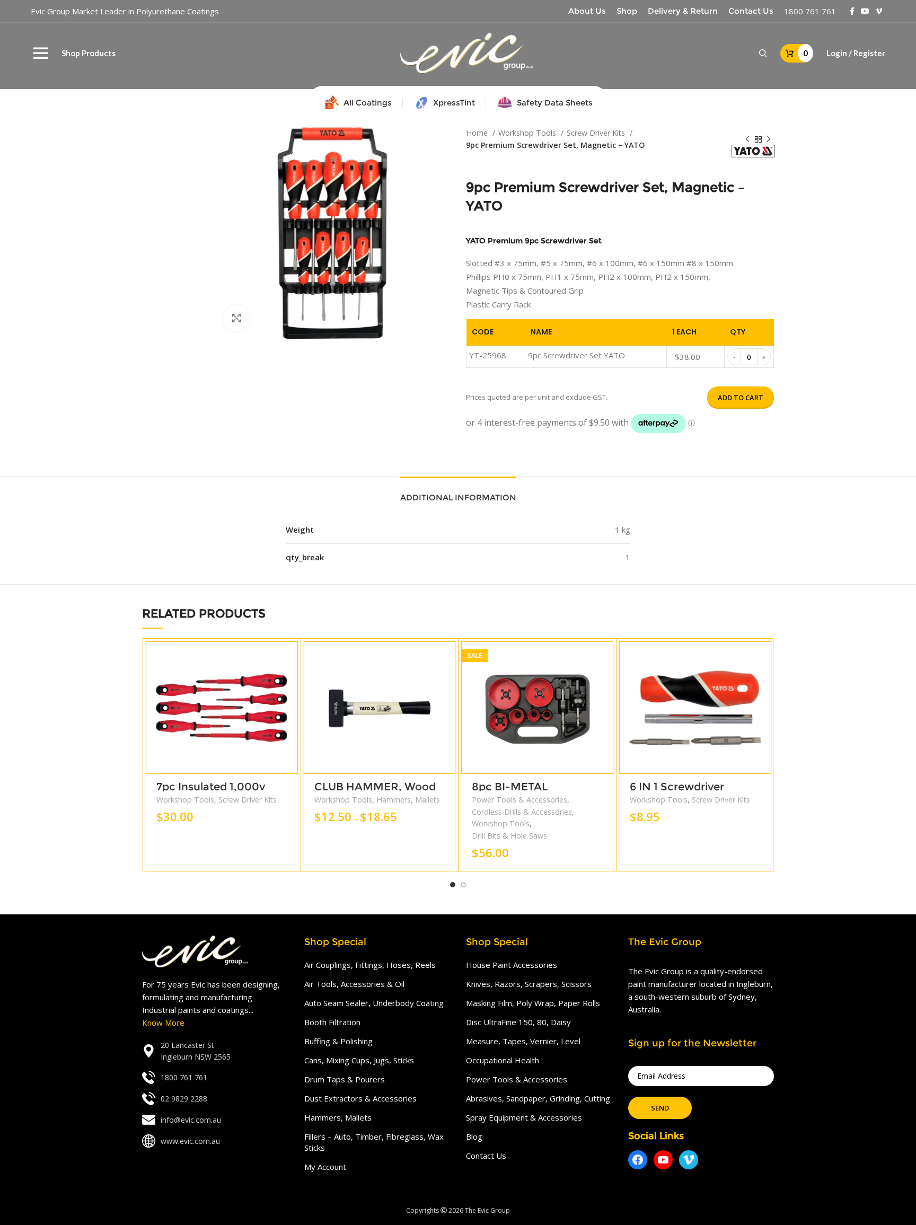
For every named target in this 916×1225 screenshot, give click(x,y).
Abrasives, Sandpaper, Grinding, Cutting (538, 1098)
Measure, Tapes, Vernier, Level (523, 1041)
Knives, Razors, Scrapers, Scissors (529, 984)
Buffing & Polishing (338, 1041)
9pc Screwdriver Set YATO (576, 355)
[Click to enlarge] (236, 318)
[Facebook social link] (852, 11)
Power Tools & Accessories (519, 800)
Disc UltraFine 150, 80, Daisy (518, 1022)
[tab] (458, 492)
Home (478, 133)
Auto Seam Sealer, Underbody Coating (374, 1003)
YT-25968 (487, 355)
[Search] (763, 53)
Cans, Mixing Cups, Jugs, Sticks (359, 1060)
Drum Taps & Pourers (344, 1079)
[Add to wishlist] (290, 706)
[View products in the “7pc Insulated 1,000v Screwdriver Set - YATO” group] (290, 659)
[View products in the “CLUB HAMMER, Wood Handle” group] (447, 659)
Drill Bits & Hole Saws (509, 836)
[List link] (215, 1051)
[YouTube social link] (865, 11)
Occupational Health (502, 1060)
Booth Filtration (332, 1022)
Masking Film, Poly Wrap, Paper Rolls (533, 1003)
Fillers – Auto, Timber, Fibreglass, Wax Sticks (374, 1142)
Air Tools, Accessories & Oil (354, 984)
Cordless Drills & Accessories (522, 812)
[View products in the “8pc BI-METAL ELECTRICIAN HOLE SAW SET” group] (605, 659)
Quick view (290, 682)
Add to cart (740, 397)
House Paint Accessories (511, 964)
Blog (474, 1136)
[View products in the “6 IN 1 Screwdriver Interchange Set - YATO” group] (763, 659)
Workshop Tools (528, 133)
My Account (325, 1166)
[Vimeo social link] (879, 11)
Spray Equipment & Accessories (524, 1117)
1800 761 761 (810, 11)
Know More (163, 1022)
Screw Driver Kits (597, 133)
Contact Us (486, 1155)
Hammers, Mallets (408, 800)
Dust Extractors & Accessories (360, 1098)
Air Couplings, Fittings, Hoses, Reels (370, 964)
